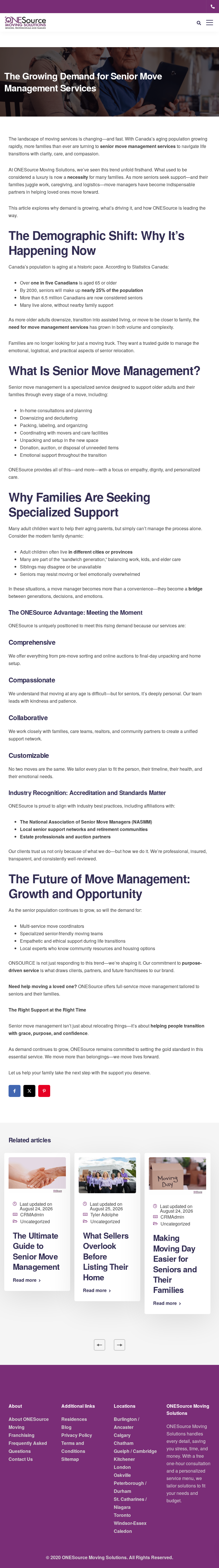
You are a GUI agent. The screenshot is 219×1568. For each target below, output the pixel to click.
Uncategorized (35, 1221)
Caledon (123, 1531)
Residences (74, 1419)
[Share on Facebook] (15, 1091)
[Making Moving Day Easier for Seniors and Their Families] (177, 1176)
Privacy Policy (76, 1435)
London (122, 1467)
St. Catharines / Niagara (130, 1503)
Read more (24, 1280)
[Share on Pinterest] (44, 1091)
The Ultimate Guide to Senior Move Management (36, 1250)
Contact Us (21, 1459)
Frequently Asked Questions (28, 1447)
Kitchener (124, 1459)
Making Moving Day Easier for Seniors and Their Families (175, 1263)
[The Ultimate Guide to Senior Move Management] (37, 1174)
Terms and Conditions (73, 1447)
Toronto (122, 1515)
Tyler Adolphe (104, 1214)
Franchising (22, 1435)
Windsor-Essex (130, 1523)
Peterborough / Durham (130, 1487)
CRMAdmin (32, 1214)
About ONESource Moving (29, 1423)
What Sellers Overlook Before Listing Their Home (106, 1256)
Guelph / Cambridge (135, 1451)
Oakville (122, 1475)
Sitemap (70, 1459)
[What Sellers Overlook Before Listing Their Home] (107, 1174)
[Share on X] (29, 1091)
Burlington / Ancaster (126, 1423)
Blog (66, 1427)
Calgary (122, 1435)
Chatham (123, 1443)
